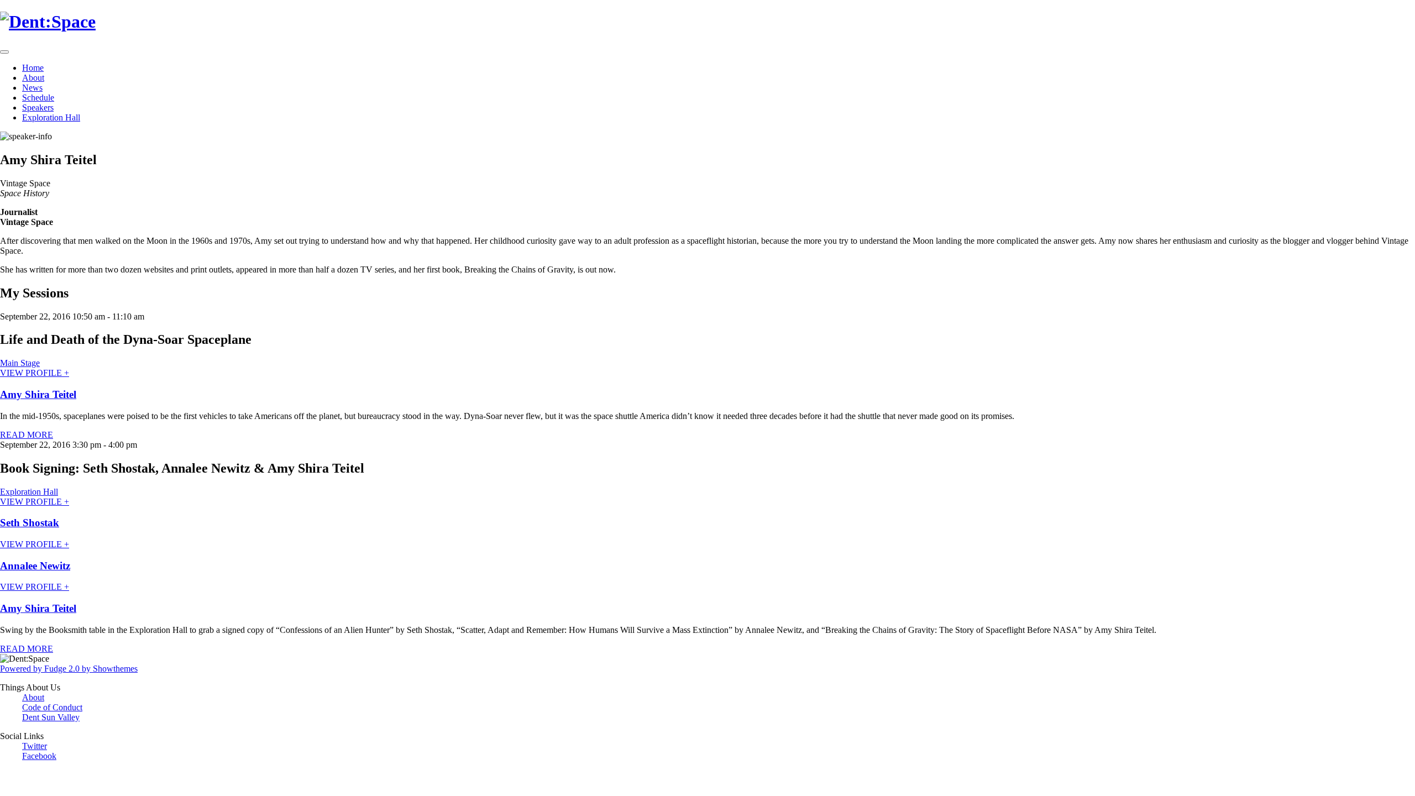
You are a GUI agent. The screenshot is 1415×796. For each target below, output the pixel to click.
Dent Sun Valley (51, 717)
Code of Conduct (52, 707)
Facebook (39, 756)
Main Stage (20, 363)
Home (33, 67)
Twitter (34, 746)
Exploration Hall (51, 117)
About (33, 77)
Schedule (38, 97)
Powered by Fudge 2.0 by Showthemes (69, 668)
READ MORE (26, 434)
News (32, 87)
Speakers (38, 107)
